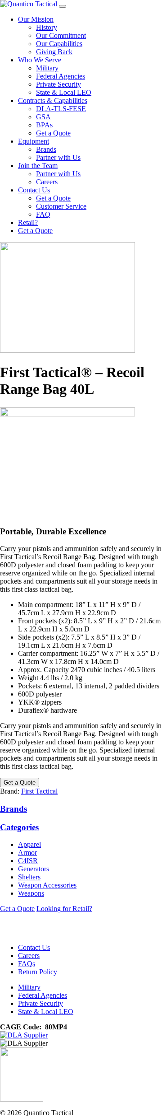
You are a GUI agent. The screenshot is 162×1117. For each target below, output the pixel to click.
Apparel (29, 844)
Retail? (28, 222)
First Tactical (39, 791)
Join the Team (38, 165)
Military (47, 68)
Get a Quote (53, 133)
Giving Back (54, 52)
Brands (46, 149)
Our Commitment (61, 35)
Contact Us (34, 190)
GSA (43, 117)
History (46, 27)
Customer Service (61, 206)
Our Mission (36, 19)
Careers (47, 182)
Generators (33, 869)
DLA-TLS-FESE (61, 108)
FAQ (43, 214)
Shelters (29, 877)
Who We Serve (39, 60)
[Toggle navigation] (62, 6)
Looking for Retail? (64, 908)
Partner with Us (58, 157)
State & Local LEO (63, 92)
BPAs (44, 125)
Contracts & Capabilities (52, 100)
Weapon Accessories (47, 885)
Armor (27, 852)
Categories (19, 827)
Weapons (31, 893)
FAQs (26, 963)
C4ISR (28, 861)
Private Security (58, 84)
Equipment (33, 141)
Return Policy (37, 972)
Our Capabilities (59, 43)
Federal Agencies (60, 76)
